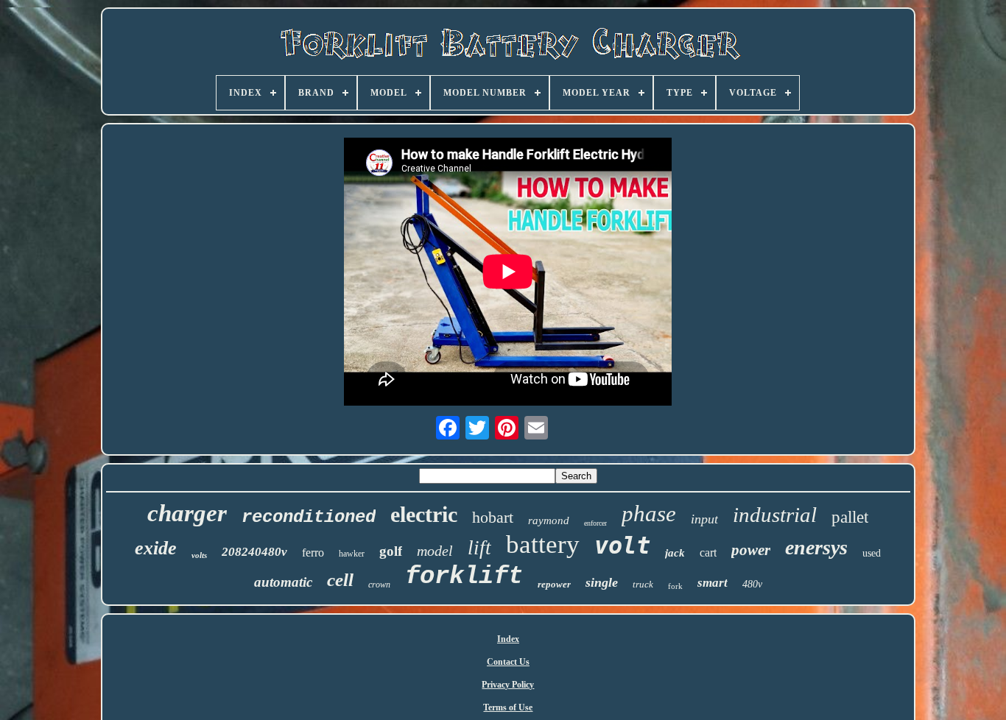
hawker (352, 553)
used (871, 553)
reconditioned (309, 517)
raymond (548, 520)
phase (649, 513)
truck (643, 584)
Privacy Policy (508, 685)
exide (156, 548)
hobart (492, 517)
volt (622, 546)
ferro (313, 552)
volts (199, 555)
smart (712, 583)
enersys (816, 547)
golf (390, 551)
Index (508, 639)
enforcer (595, 523)
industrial (775, 514)
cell (340, 580)
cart (708, 552)
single (601, 582)
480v (752, 584)
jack (675, 553)
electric (423, 514)
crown (379, 584)
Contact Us (508, 662)
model (435, 551)
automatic (283, 582)
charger (187, 513)
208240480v (254, 552)
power (750, 550)
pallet (849, 517)
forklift (464, 576)
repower (554, 584)
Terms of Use (507, 707)
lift (479, 548)
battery (543, 544)
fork (675, 586)
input (704, 519)
